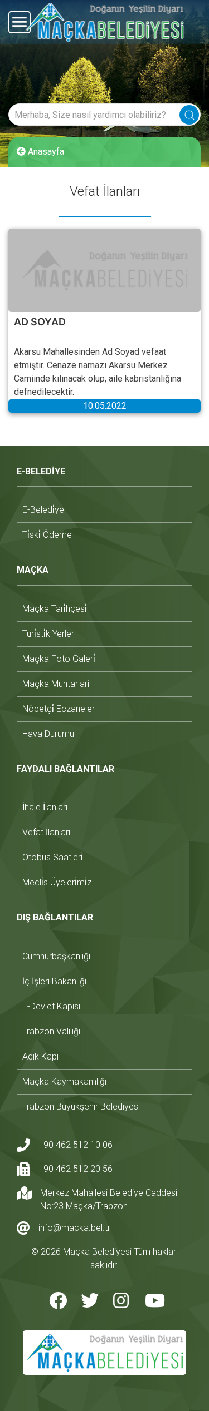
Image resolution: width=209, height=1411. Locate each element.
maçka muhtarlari (55, 684)
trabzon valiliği (51, 1031)
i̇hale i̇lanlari (44, 807)
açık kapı (40, 1056)
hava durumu (48, 734)
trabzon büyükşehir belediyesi (81, 1106)
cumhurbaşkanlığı (56, 956)
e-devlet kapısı (51, 1006)
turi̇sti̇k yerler (48, 633)
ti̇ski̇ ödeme (47, 534)
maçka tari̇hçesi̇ (54, 608)
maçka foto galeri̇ (58, 658)
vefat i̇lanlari (46, 832)
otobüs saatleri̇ (52, 857)
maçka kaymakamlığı (64, 1081)
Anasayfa (45, 151)
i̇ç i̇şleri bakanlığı (54, 981)
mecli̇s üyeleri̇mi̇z (56, 882)
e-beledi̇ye (43, 509)
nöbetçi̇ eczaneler (58, 709)
